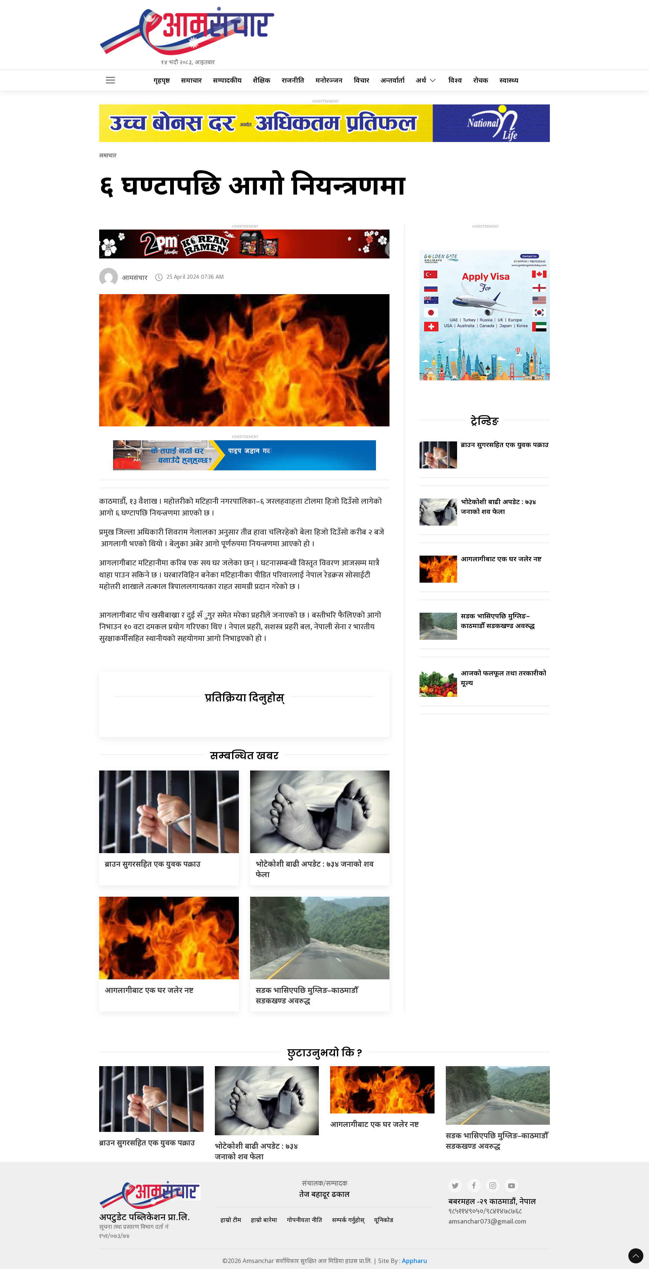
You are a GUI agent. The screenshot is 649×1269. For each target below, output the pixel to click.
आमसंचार (135, 277)
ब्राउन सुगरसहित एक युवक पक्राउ (153, 864)
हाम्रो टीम (230, 1220)
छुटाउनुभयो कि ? (324, 1053)
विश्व (455, 80)
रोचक (480, 80)
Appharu (414, 1261)
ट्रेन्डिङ (485, 421)
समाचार (191, 80)
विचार (361, 80)
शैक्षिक (261, 80)
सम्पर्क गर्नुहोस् (348, 1220)
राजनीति (293, 80)
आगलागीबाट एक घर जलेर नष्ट (149, 990)
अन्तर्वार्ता (392, 80)
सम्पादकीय (227, 80)
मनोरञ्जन (329, 80)
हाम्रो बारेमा (264, 1220)
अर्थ (421, 80)
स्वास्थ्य (509, 80)
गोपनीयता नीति (304, 1220)
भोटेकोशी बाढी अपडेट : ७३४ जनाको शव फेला (498, 506)
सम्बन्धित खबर (244, 756)
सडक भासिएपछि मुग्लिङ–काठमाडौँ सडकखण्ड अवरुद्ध (307, 995)
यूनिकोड (383, 1220)
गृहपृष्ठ (162, 80)
